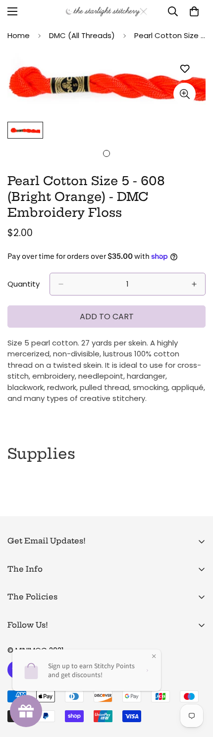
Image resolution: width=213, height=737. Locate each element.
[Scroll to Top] (195, 684)
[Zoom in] (184, 94)
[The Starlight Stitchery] (106, 11)
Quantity (23, 284)
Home (18, 35)
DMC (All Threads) (82, 35)
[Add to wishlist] (184, 69)
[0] (194, 11)
